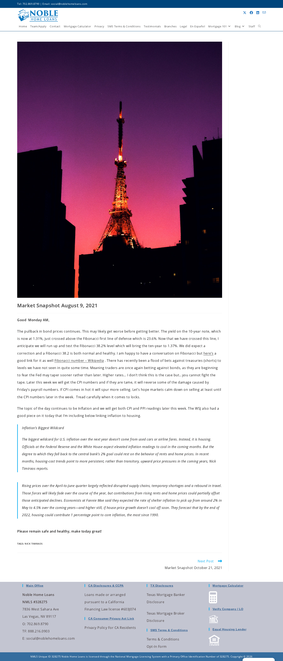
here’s (208, 353)
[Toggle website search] (259, 26)
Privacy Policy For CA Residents (110, 627)
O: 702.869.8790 (35, 624)
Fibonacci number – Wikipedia (79, 360)
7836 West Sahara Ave (40, 609)
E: (23, 638)
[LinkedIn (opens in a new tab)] (258, 12)
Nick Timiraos (34, 543)
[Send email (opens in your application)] (264, 12)
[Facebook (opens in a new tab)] (251, 12)
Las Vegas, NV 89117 (39, 616)
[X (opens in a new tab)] (244, 12)
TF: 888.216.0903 (36, 631)
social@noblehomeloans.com (69, 4)
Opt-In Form (157, 646)
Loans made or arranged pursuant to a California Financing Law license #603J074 (110, 601)
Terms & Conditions (163, 639)
